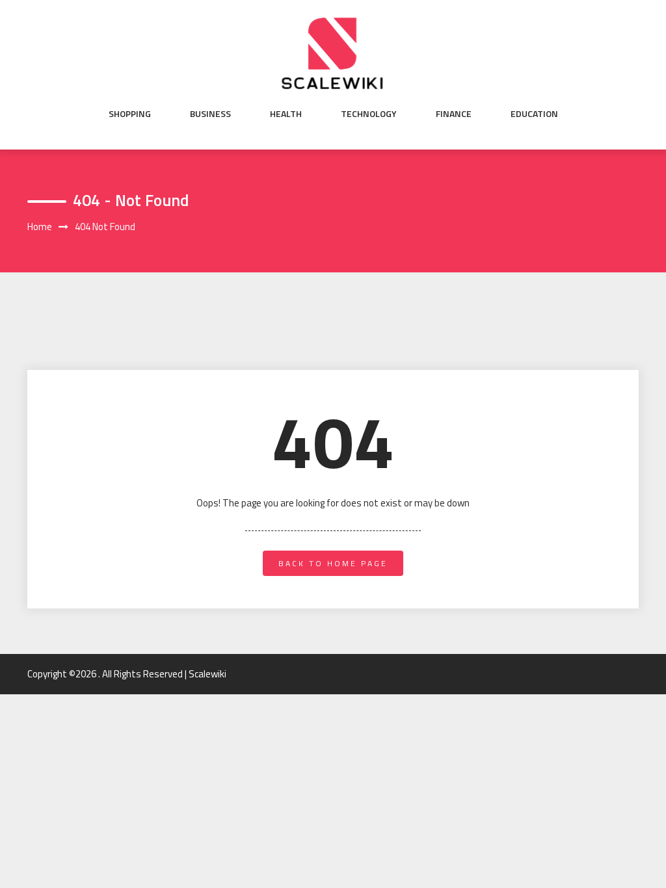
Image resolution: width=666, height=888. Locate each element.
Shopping (130, 113)
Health (286, 113)
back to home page (333, 563)
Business (210, 113)
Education (534, 113)
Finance (454, 113)
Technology (369, 113)
